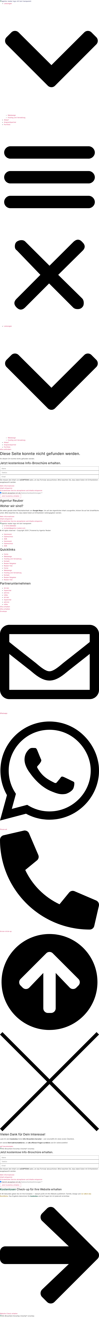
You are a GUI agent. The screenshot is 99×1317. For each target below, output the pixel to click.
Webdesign (12, 115)
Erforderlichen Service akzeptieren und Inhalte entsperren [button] (21, 490)
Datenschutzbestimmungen (31, 493)
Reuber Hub (8, 566)
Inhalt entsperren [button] (6, 488)
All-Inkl (6, 588)
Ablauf (6, 120)
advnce (6, 593)
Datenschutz (8, 536)
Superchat (7, 590)
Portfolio (7, 124)
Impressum (8, 534)
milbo (6, 595)
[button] (49, 225)
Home (6, 554)
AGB (5, 539)
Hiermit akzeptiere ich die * (22, 493)
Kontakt (6, 561)
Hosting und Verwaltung (16, 118)
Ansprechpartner (10, 122)
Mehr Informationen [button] (7, 486)
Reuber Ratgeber (10, 563)
